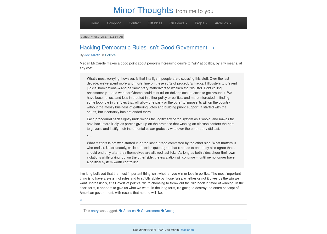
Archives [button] (222, 23)
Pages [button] (200, 23)
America (129, 210)
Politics (110, 55)
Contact (135, 23)
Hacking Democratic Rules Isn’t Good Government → (147, 47)
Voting (169, 210)
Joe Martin (93, 55)
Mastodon (187, 230)
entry (95, 210)
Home (95, 23)
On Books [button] (177, 23)
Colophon (114, 23)
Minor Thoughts (143, 9)
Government (150, 210)
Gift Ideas (155, 23)
